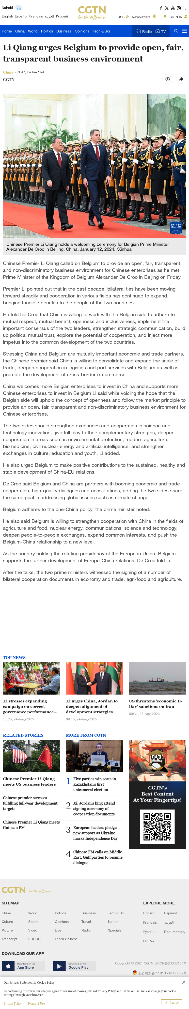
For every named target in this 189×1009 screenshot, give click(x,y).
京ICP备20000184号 (171, 963)
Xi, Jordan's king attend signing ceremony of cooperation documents (94, 808)
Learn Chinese (66, 939)
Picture (7, 930)
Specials (114, 930)
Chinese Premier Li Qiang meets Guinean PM (31, 825)
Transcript (9, 939)
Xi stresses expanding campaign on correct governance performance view (28, 706)
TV (163, 31)
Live (58, 930)
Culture (7, 921)
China (20, 31)
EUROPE (35, 939)
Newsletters (141, 17)
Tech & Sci (101, 31)
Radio (147, 31)
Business (63, 31)
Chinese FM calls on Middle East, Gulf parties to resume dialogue (98, 857)
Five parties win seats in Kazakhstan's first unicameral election (94, 784)
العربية (49, 16)
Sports (33, 921)
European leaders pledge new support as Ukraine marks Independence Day (95, 832)
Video (32, 930)
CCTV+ (148, 941)
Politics (47, 31)
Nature (113, 921)
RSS (121, 17)
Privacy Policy (13, 1003)
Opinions (82, 31)
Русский (62, 16)
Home (7, 31)
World (33, 31)
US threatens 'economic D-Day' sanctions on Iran (155, 704)
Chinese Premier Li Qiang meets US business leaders (29, 781)
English (7, 16)
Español (21, 16)
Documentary (174, 932)
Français (36, 16)
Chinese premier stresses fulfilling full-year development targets (30, 803)
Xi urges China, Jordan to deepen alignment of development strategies (92, 706)
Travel (86, 921)
